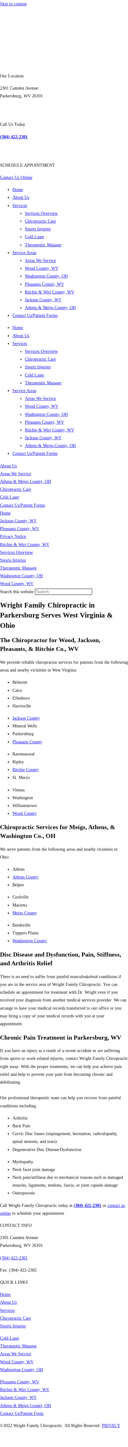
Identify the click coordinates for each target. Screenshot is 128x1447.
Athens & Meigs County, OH (50, 307)
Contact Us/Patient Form (21, 1413)
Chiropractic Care (40, 221)
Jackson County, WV (43, 300)
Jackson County (26, 718)
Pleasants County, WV (44, 284)
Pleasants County (27, 742)
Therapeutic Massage (43, 245)
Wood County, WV (41, 268)
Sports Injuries (38, 229)
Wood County (24, 813)
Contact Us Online (16, 177)
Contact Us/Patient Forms (34, 315)
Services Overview (41, 213)
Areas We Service (40, 260)
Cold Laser (34, 236)
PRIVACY (111, 1425)
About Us (20, 197)
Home (17, 189)
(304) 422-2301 (14, 1258)
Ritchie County (25, 769)
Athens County (25, 877)
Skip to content (13, 4)
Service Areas (24, 252)
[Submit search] (96, 593)
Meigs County (24, 913)
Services (19, 205)
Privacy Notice (13, 536)
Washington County (29, 940)
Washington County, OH (46, 276)
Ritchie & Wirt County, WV (49, 292)
